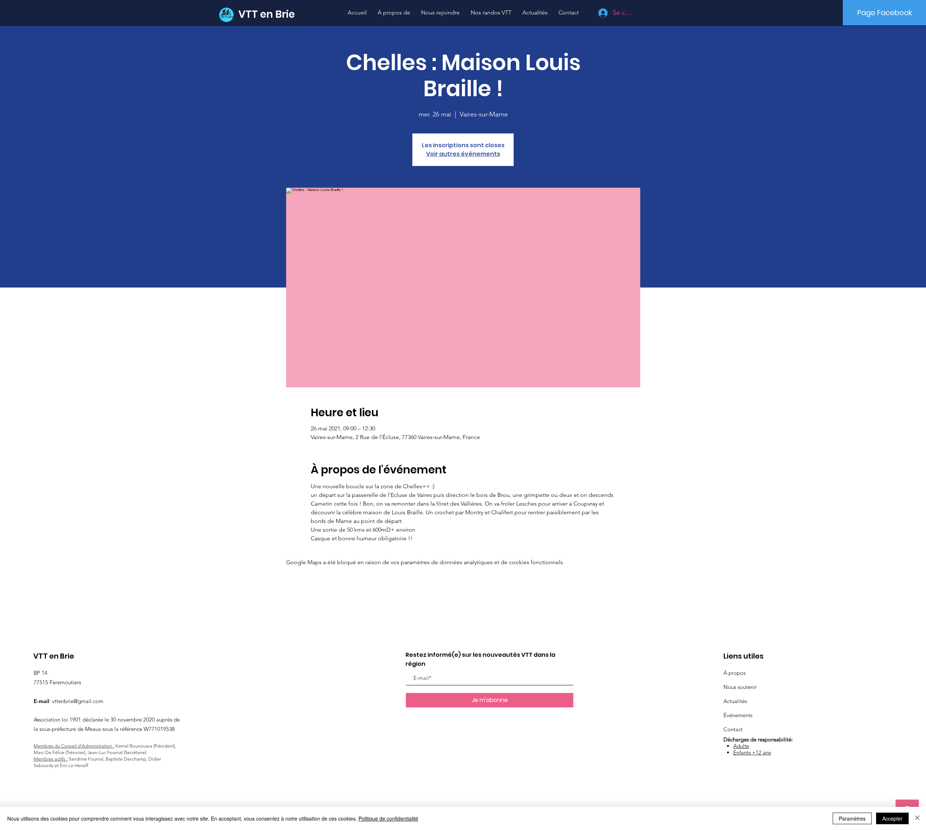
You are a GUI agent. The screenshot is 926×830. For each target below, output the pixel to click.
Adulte (741, 745)
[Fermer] (917, 818)
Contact (733, 729)
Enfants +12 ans (752, 752)
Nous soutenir (740, 687)
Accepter (892, 818)
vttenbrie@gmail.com (77, 701)
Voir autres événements (463, 154)
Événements (737, 715)
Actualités (735, 701)
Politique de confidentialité (388, 818)
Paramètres (852, 818)
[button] (491, 12)
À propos (734, 672)
